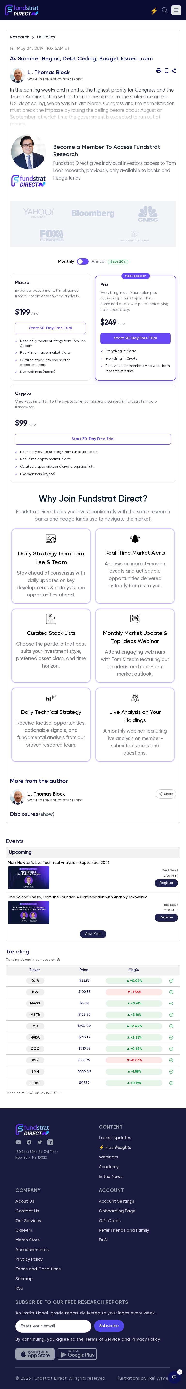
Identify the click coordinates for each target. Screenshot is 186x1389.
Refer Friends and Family (124, 1230)
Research (19, 37)
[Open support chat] (174, 1377)
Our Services (28, 1221)
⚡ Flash (115, 1147)
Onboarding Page (117, 1211)
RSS (19, 1288)
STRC (35, 1083)
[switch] (83, 261)
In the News (110, 1176)
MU (35, 1026)
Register (166, 883)
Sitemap (24, 1279)
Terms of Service (102, 1339)
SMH (35, 1071)
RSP (35, 1060)
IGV (35, 992)
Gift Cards (110, 1221)
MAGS (35, 1003)
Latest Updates (115, 1138)
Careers (24, 1230)
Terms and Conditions (38, 1269)
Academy (109, 1167)
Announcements (32, 1250)
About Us (25, 1201)
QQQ (35, 1049)
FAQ (103, 1240)
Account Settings (116, 1201)
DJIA (35, 980)
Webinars (108, 1157)
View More (93, 934)
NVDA (35, 1037)
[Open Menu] (176, 10)
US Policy (46, 37)
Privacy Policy (29, 1259)
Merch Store (28, 1240)
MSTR (35, 1015)
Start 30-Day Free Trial (50, 328)
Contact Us (27, 1211)
